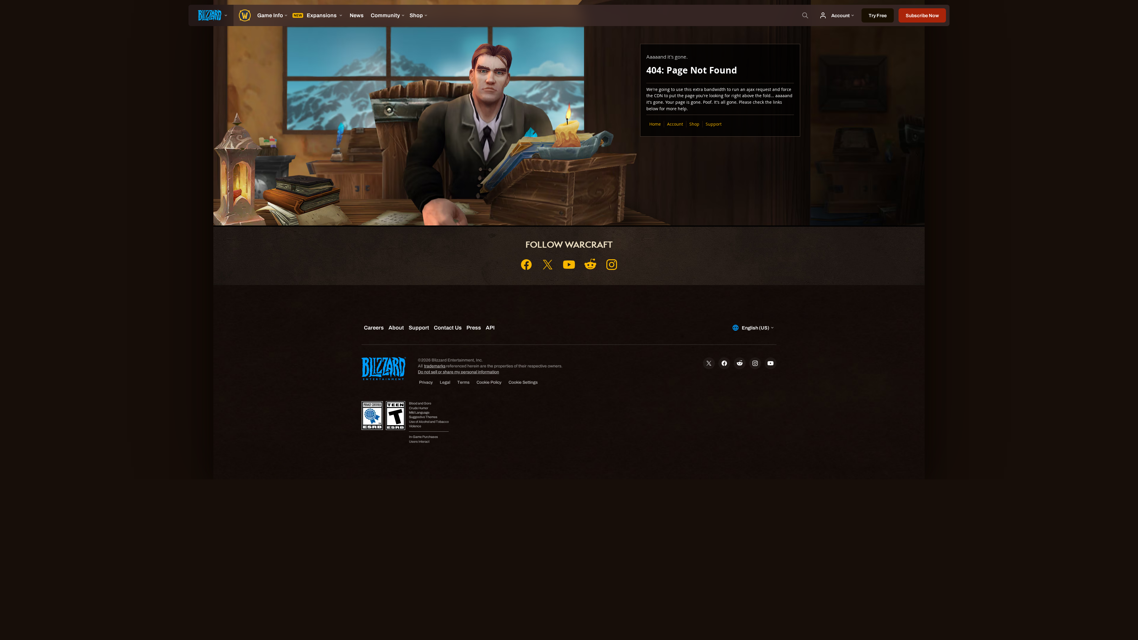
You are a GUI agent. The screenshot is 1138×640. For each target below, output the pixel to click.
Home (655, 124)
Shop (694, 124)
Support (714, 124)
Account (675, 124)
